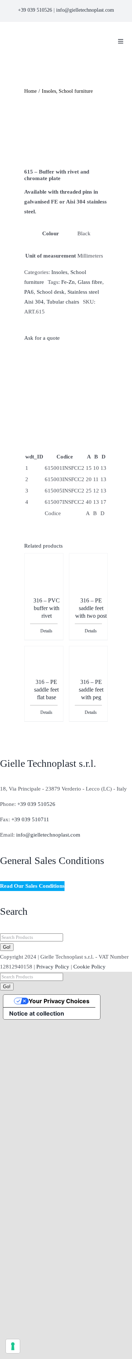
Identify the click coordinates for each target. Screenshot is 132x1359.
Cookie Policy (89, 967)
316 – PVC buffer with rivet (46, 608)
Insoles (59, 272)
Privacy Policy (52, 967)
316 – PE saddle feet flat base (46, 689)
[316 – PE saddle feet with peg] (88, 663)
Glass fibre (90, 282)
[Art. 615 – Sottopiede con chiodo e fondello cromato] (66, 132)
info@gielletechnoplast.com (85, 10)
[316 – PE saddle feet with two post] (88, 575)
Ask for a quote (42, 338)
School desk (51, 292)
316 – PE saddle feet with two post (91, 608)
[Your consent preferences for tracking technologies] (13, 1346)
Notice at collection (36, 1013)
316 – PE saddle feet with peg (91, 689)
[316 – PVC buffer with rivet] (44, 570)
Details (46, 630)
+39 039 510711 (30, 819)
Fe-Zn (68, 282)
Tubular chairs (63, 302)
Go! (7, 947)
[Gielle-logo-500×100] (54, 34)
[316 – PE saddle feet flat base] (44, 663)
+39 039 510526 (35, 10)
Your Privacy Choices (59, 1001)
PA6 (29, 292)
